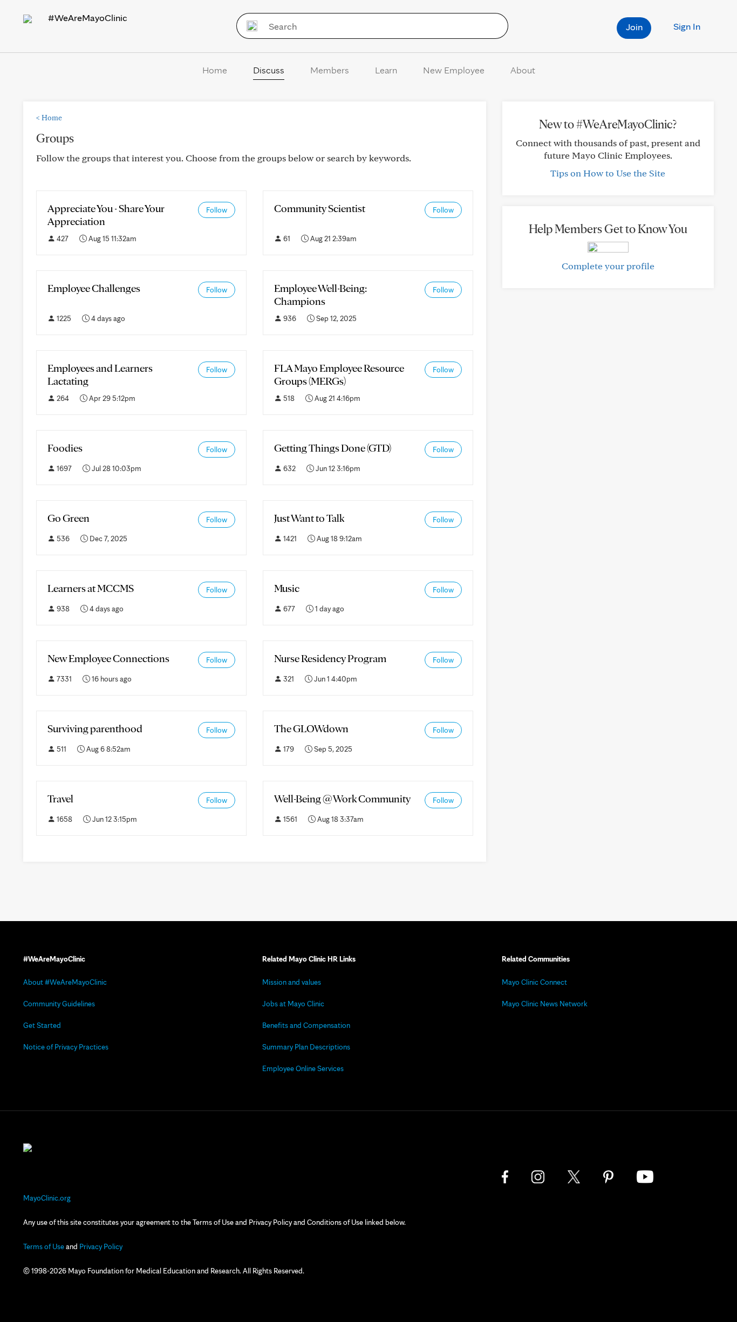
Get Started (42, 1025)
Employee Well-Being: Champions (320, 295)
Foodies (65, 447)
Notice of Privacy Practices (65, 1046)
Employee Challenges (93, 288)
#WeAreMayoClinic (86, 17)
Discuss (268, 70)
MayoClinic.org (47, 1198)
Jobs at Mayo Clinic (293, 1003)
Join (634, 26)
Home (214, 70)
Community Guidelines (59, 1003)
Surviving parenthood (94, 728)
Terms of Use (43, 1246)
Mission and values (291, 982)
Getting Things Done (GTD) (332, 447)
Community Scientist (319, 208)
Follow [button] (216, 210)
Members (329, 70)
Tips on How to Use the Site (607, 173)
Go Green (68, 518)
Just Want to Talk (309, 518)
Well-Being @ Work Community (342, 798)
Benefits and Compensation (306, 1025)
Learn (386, 70)
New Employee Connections (108, 658)
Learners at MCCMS (90, 588)
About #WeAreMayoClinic (65, 982)
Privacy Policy (100, 1246)
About (522, 70)
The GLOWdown (311, 728)
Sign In (686, 26)
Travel (60, 798)
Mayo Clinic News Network (545, 1003)
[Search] (248, 26)
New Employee (453, 70)
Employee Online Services (303, 1068)
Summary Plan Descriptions (306, 1046)
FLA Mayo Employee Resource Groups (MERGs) (339, 374)
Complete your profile (608, 265)
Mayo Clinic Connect (534, 982)
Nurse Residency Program (330, 658)
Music (286, 588)
